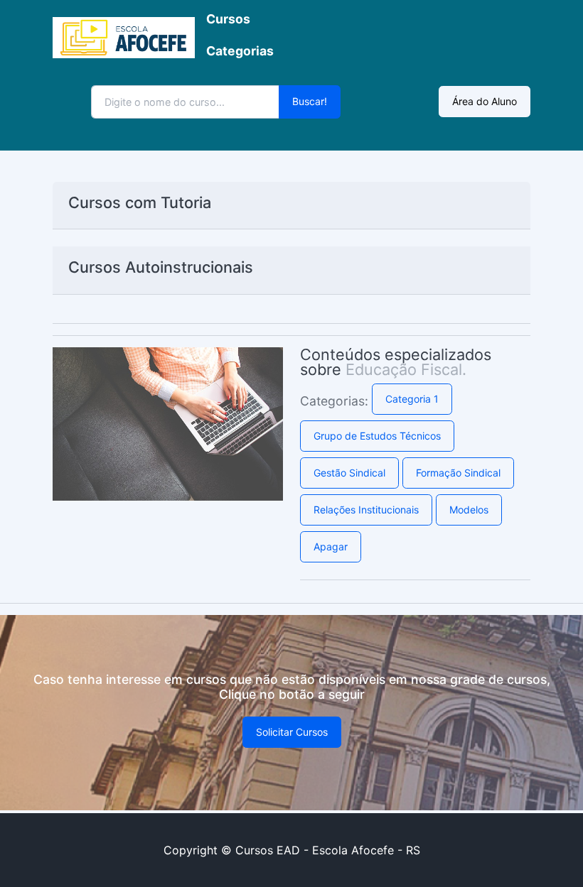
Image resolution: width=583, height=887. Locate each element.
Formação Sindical (458, 473)
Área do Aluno (484, 101)
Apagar (331, 546)
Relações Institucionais (366, 510)
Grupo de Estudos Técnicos (377, 436)
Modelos (468, 510)
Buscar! (309, 101)
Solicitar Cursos (292, 732)
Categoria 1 (412, 399)
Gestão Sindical (349, 473)
